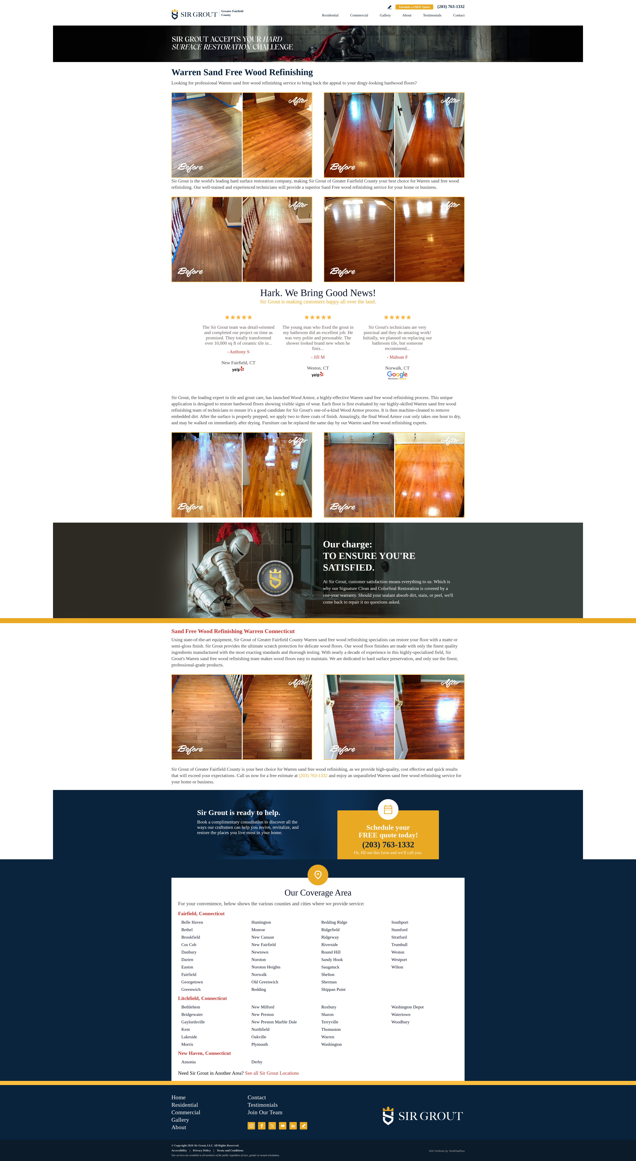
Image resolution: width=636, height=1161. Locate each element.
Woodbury (400, 1022)
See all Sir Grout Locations (272, 1073)
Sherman (329, 982)
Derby (256, 1061)
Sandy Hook (332, 959)
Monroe (258, 929)
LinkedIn (293, 1125)
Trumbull (399, 944)
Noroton (258, 959)
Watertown (400, 1014)
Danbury (189, 952)
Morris (187, 1044)
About (406, 15)
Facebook (261, 1125)
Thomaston (331, 1029)
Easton (187, 967)
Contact (459, 15)
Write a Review (389, 7)
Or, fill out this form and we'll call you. (388, 852)
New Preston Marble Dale (274, 1022)
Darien (187, 959)
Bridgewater (192, 1014)
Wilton (397, 967)
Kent (185, 1029)
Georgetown (192, 982)
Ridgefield (330, 929)
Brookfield (190, 937)
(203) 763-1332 (451, 6)
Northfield (260, 1029)
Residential (330, 15)
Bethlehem (190, 1007)
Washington (331, 1044)
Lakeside (189, 1036)
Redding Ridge (334, 922)
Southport (399, 922)
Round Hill (331, 952)
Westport (399, 959)
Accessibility (179, 1150)
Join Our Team (265, 1112)
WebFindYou (457, 1151)
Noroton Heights (265, 967)
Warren (327, 1036)
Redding (258, 989)
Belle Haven (192, 922)
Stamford (399, 929)
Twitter (272, 1125)
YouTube (282, 1125)
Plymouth (259, 1044)
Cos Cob (188, 944)
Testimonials (432, 15)
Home (178, 1097)
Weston (397, 952)
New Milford (262, 1007)
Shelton (327, 974)
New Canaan (262, 937)
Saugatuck (330, 967)
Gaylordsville (193, 1022)
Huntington (261, 922)
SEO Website (437, 1151)
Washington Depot (407, 1007)
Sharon (327, 1014)
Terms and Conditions (230, 1150)
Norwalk (259, 974)
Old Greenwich (264, 982)
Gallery (385, 15)
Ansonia (188, 1061)
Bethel (187, 929)
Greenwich (191, 989)
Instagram (251, 1125)
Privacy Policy (202, 1150)
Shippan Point (333, 989)
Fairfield (188, 974)
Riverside (329, 944)
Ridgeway (330, 937)
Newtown (259, 952)
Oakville (258, 1036)
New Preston (262, 1014)
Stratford (399, 937)
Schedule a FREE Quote (414, 7)
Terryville (329, 1022)
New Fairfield (263, 944)
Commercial (359, 15)
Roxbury (328, 1007)
